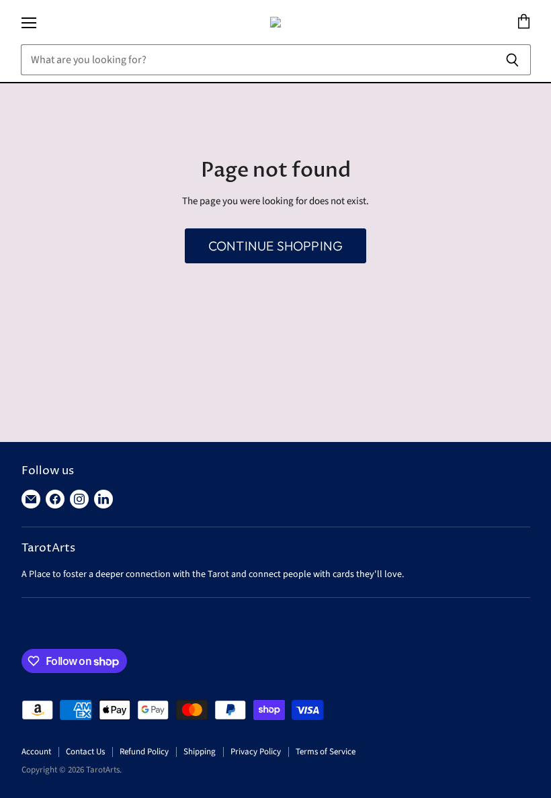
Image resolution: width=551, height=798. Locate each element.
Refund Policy (144, 752)
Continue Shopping (275, 246)
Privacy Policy (255, 752)
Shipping (199, 752)
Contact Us (85, 752)
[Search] (513, 59)
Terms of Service (325, 752)
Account (36, 752)
